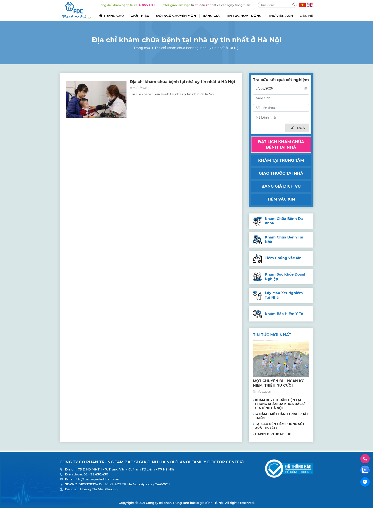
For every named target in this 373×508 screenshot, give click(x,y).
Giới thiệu (140, 16)
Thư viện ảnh (280, 16)
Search (294, 5)
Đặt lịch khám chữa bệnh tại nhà (281, 145)
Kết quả (297, 128)
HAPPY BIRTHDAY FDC (273, 434)
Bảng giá (211, 16)
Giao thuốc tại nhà (281, 173)
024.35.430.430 (96, 474)
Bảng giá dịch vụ (281, 186)
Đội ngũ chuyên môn (176, 16)
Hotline (365, 458)
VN (302, 5)
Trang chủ (114, 16)
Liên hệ (306, 16)
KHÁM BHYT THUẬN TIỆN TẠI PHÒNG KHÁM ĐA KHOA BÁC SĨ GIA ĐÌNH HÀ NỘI (280, 404)
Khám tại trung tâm (281, 160)
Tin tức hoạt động (244, 16)
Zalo (365, 470)
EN (310, 5)
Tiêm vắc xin (281, 199)
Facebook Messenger (365, 482)
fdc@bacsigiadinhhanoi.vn (97, 479)
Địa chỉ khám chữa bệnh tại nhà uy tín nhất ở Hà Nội (182, 81)
